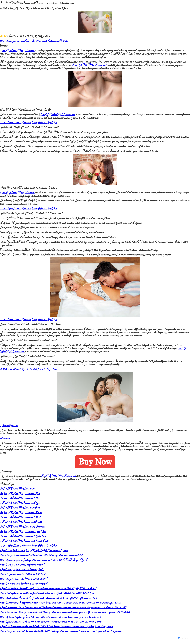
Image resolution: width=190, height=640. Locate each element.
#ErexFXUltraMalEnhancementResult (20, 517)
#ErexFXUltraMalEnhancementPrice (20, 493)
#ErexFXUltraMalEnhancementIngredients (22, 527)
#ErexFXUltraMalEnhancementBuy (20, 498)
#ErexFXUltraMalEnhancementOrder (20, 508)
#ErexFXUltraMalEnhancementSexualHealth (24, 541)
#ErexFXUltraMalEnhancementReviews (21, 512)
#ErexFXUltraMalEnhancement (17, 489)
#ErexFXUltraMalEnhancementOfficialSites (23, 536)
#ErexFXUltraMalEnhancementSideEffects (23, 531)
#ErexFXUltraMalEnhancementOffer (19, 503)
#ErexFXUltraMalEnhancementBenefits (21, 522)
